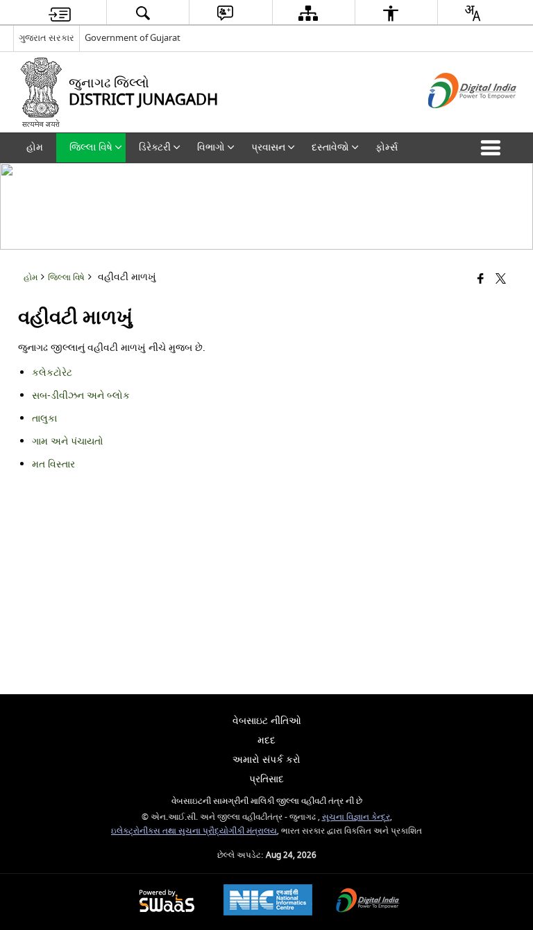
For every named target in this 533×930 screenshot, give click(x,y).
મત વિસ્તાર (53, 464)
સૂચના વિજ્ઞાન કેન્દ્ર (356, 817)
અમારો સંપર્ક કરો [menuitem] (266, 759)
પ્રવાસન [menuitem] (268, 147)
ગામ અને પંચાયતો (67, 441)
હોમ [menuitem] (34, 147)
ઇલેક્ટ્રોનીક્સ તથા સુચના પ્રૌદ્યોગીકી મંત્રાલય (194, 831)
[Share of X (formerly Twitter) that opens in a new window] (500, 279)
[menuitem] (60, 13)
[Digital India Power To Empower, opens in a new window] (367, 902)
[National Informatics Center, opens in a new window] (268, 901)
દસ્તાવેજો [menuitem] (330, 147)
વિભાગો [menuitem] (211, 147)
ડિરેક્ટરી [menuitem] (155, 147)
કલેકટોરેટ (52, 372)
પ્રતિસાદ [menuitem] (266, 779)
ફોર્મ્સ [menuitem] (386, 147)
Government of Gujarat (132, 37)
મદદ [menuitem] (266, 740)
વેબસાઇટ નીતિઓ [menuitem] (266, 721)
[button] (493, 147)
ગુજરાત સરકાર (46, 37)
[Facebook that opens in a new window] (480, 279)
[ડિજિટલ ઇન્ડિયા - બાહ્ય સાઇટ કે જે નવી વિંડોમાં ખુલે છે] (455, 120)
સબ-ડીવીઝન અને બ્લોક (81, 395)
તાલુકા (44, 418)
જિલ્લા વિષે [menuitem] (90, 147)
